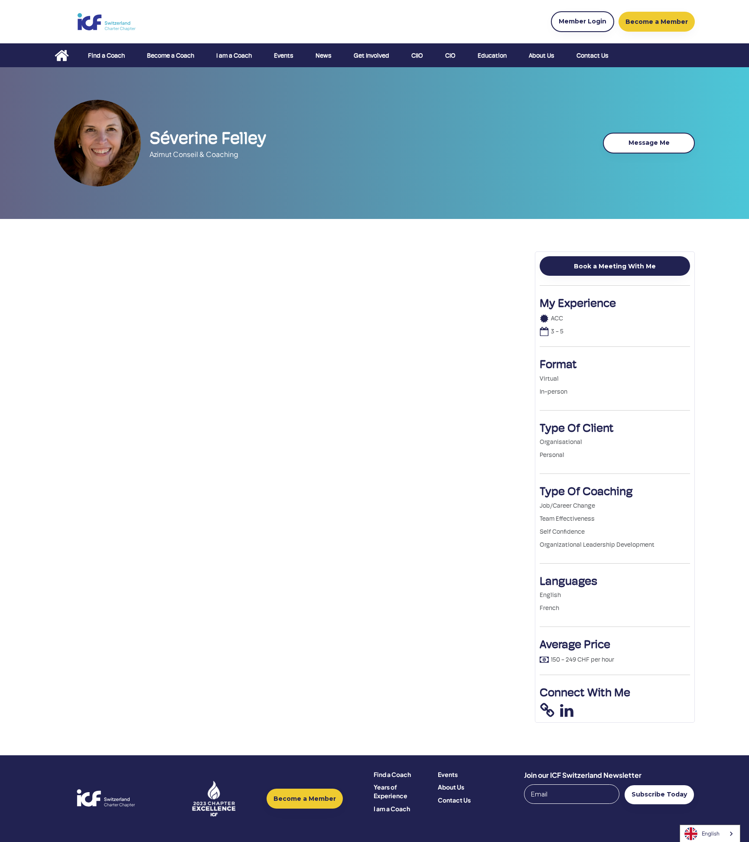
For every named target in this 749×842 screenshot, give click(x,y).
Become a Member (305, 799)
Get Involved (371, 55)
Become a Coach (170, 55)
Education (492, 55)
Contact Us (592, 55)
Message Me (649, 143)
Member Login (582, 21)
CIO (450, 55)
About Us (541, 55)
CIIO (417, 55)
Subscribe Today (659, 794)
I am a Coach (234, 55)
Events (283, 55)
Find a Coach (106, 55)
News (324, 55)
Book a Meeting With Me (615, 266)
